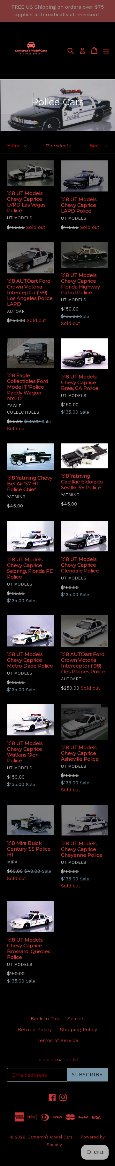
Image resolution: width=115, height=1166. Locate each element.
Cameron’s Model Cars (50, 1137)
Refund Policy (35, 1029)
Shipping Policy (78, 1029)
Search (76, 1019)
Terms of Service (57, 1040)
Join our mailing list (57, 1060)
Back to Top (45, 1019)
